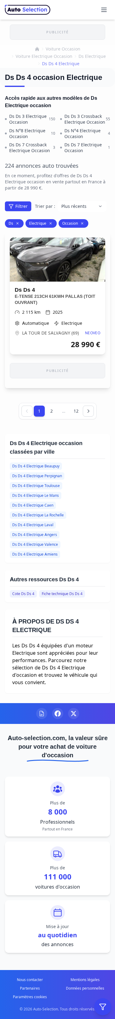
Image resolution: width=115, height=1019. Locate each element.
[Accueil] (37, 49)
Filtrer (21, 206)
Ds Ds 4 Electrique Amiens (35, 554)
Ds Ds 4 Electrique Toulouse (36, 485)
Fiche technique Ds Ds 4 (62, 593)
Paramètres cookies (30, 997)
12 (76, 411)
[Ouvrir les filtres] (102, 1006)
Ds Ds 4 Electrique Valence (35, 544)
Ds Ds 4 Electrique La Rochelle (38, 515)
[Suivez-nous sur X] (73, 713)
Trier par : (45, 206)
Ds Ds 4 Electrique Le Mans (35, 495)
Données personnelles (85, 988)
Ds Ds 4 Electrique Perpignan (37, 476)
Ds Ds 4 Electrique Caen (32, 505)
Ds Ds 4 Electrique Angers (34, 534)
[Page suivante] (88, 411)
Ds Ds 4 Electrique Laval (32, 525)
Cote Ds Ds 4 (23, 593)
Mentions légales (85, 979)
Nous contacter (30, 979)
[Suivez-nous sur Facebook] (57, 713)
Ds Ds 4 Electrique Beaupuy (35, 466)
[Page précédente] (27, 411)
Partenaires (30, 988)
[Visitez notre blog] (41, 713)
